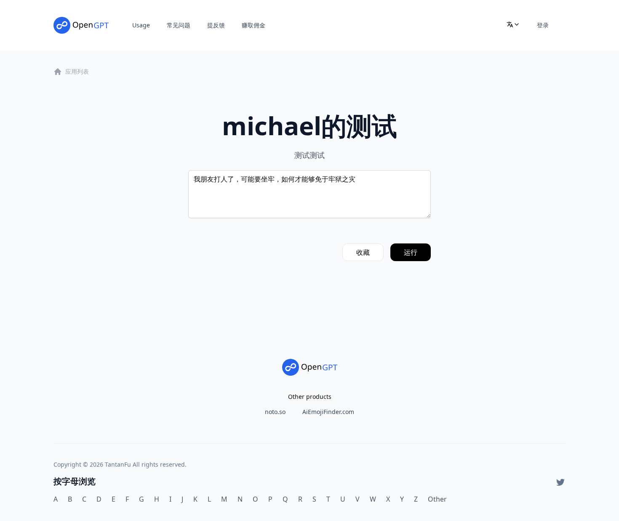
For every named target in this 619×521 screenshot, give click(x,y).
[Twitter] (560, 482)
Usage (141, 25)
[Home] (81, 25)
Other (437, 499)
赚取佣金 (253, 25)
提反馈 (216, 25)
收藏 (363, 252)
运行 (410, 252)
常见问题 (178, 25)
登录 (543, 25)
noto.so (275, 412)
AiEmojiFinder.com (328, 412)
